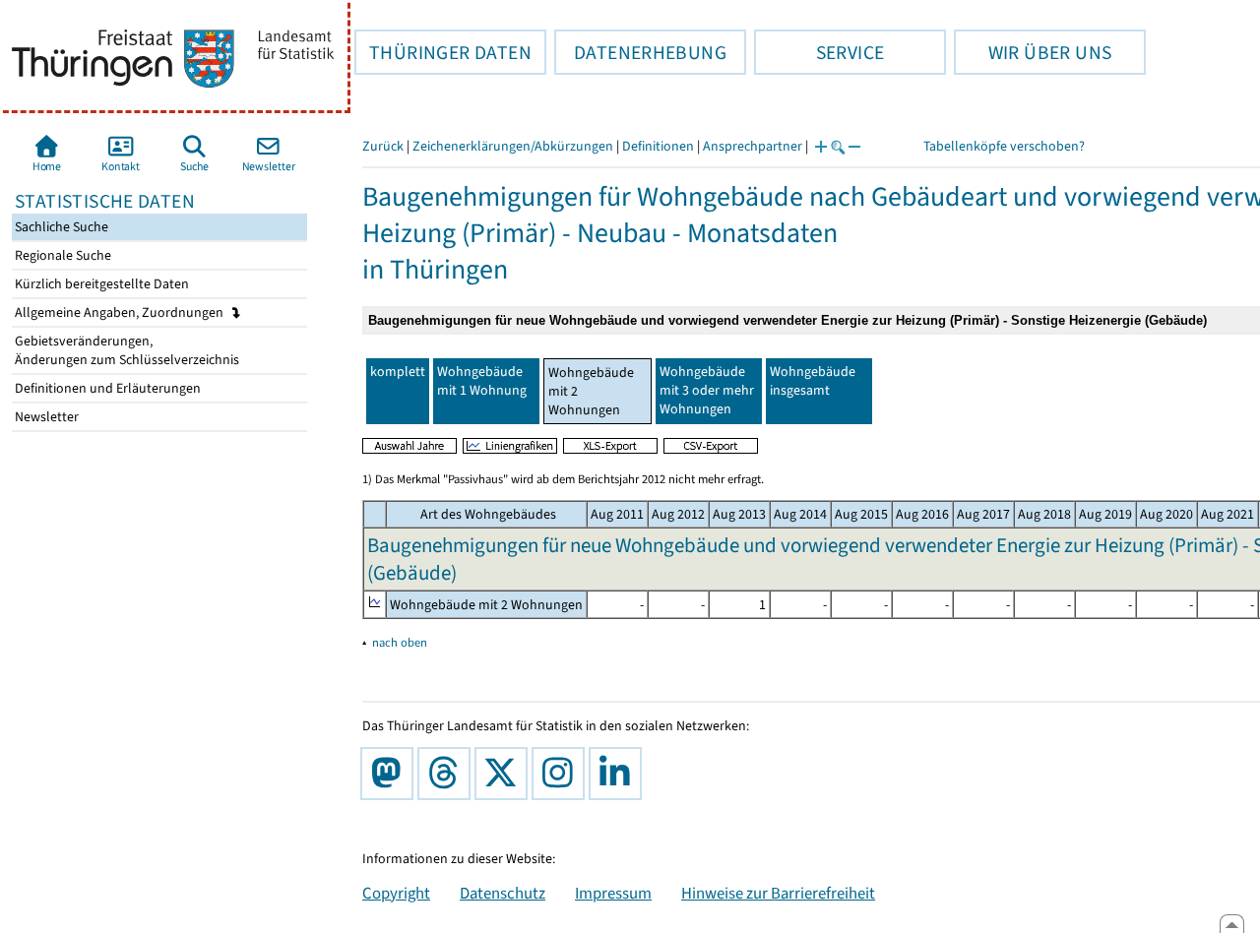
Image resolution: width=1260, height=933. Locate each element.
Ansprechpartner (752, 146)
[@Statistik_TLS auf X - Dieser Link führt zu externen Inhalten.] (505, 773)
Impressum (613, 892)
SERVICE (819, 52)
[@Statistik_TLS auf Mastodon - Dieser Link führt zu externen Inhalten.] (390, 773)
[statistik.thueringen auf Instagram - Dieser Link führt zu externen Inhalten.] (562, 773)
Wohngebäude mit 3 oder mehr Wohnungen (707, 390)
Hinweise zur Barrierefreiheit (778, 892)
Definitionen (658, 146)
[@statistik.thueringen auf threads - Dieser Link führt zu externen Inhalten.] (447, 773)
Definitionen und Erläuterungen (106, 388)
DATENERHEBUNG (640, 52)
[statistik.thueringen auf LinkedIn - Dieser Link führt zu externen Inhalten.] (619, 773)
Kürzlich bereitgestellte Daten (100, 284)
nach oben (399, 642)
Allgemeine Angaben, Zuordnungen (120, 312)
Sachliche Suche (60, 227)
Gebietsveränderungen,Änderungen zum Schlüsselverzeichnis (125, 350)
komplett (397, 371)
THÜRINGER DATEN (443, 52)
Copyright (396, 892)
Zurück (383, 146)
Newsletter (45, 416)
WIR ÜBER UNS (1032, 52)
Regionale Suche (61, 255)
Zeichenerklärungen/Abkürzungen (512, 146)
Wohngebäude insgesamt (812, 381)
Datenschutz (502, 892)
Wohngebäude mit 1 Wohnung (482, 381)
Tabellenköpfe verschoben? (1004, 146)
